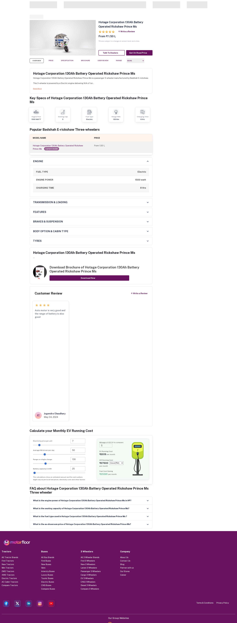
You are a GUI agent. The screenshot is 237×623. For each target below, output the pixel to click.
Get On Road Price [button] (138, 53)
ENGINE (38, 161)
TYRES (37, 240)
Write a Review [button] (127, 31)
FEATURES (39, 212)
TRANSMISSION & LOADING (50, 202)
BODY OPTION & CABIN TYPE (50, 231)
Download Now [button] (88, 278)
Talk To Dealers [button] (110, 53)
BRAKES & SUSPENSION (48, 221)
